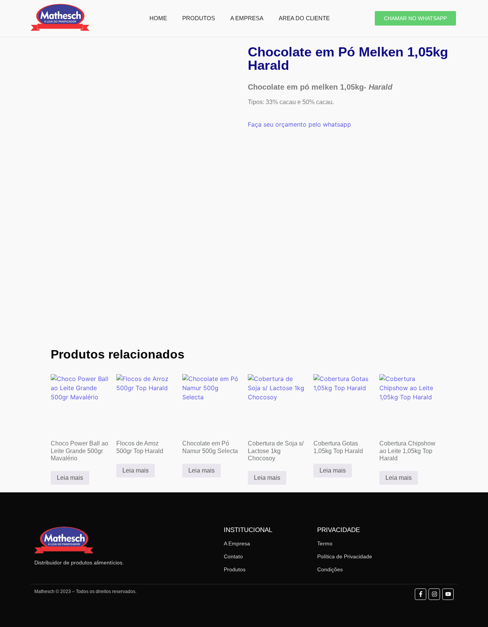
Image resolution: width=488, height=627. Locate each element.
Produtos (235, 569)
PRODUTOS (198, 18)
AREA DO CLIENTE (304, 18)
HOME (158, 18)
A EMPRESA (246, 18)
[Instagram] (434, 594)
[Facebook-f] (420, 594)
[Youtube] (448, 594)
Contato (233, 556)
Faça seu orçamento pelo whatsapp (299, 124)
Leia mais (70, 477)
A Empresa (237, 543)
